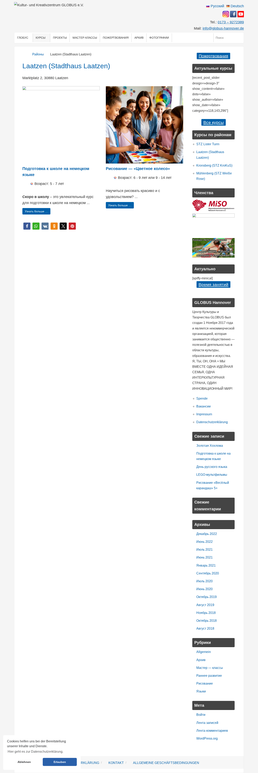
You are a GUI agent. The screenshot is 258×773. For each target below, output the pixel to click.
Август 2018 (205, 628)
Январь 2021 (206, 565)
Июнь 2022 (204, 541)
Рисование (204, 683)
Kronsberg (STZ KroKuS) (214, 165)
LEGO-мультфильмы (211, 474)
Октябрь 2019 (206, 597)
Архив (201, 660)
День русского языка (211, 466)
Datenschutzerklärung (212, 422)
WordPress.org (207, 738)
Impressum (204, 414)
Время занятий (213, 284)
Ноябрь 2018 (206, 612)
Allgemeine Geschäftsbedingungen (166, 763)
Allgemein (203, 652)
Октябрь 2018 (206, 620)
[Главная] (24, 54)
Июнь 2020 (204, 589)
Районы (38, 54)
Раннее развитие (209, 675)
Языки (201, 691)
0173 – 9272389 (231, 22)
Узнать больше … (36, 211)
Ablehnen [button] (24, 762)
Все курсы (213, 122)
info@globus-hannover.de (223, 28)
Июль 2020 (204, 581)
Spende (202, 398)
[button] (26, 226)
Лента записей (207, 722)
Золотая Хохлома (209, 445)
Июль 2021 (204, 549)
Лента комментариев (212, 730)
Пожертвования (213, 56)
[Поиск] (240, 37)
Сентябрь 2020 (207, 573)
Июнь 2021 (204, 557)
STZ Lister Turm (207, 144)
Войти (200, 714)
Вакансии (203, 406)
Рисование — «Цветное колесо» (138, 168)
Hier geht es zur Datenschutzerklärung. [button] (35, 751)
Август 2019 (205, 605)
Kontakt (116, 763)
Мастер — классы (209, 667)
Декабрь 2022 (206, 534)
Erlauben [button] (60, 762)
